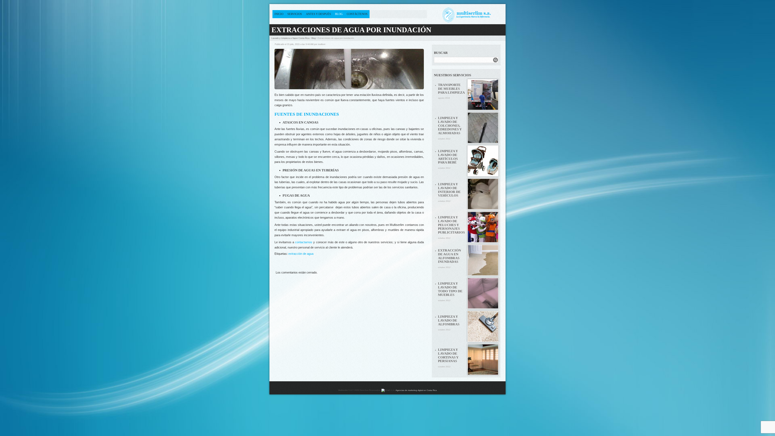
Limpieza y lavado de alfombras (448, 320)
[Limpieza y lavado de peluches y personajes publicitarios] (483, 227)
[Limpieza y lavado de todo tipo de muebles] (483, 293)
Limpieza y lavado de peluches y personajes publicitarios (451, 224)
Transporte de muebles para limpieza (451, 88)
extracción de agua (300, 253)
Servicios (294, 14)
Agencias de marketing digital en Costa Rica (416, 390)
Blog (339, 14)
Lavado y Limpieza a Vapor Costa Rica (290, 38)
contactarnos (303, 242)
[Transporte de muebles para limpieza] (483, 94)
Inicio (278, 14)
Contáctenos (357, 14)
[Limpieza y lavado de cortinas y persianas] (483, 359)
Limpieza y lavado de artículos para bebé (448, 156)
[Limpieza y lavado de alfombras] (483, 326)
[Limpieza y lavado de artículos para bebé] (483, 160)
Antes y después (318, 14)
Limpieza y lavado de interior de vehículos (449, 189)
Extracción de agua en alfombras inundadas (449, 256)
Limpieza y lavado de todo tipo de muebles (450, 289)
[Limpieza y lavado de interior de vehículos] (483, 194)
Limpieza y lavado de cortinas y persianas (448, 355)
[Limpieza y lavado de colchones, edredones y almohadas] (483, 127)
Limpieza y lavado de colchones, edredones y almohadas (450, 125)
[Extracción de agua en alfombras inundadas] (483, 260)
